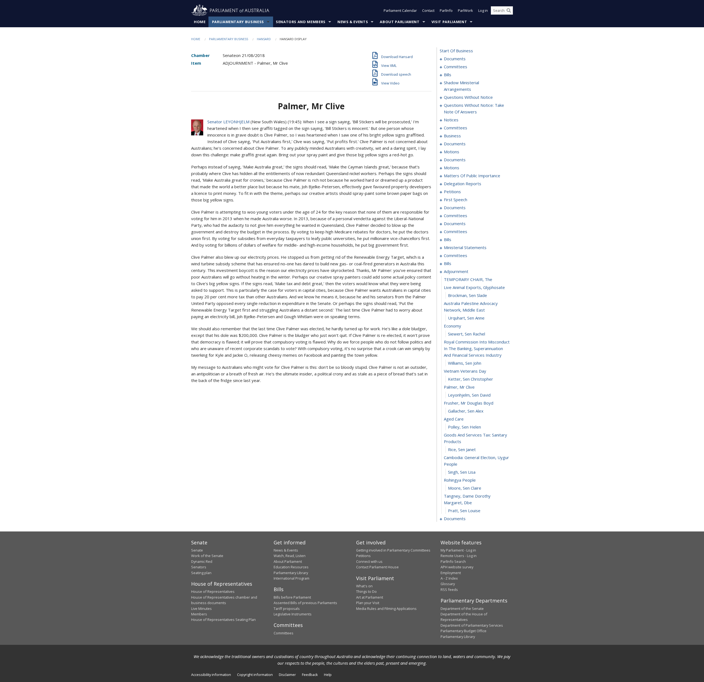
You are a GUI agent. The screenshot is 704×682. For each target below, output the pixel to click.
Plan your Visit (367, 602)
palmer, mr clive (459, 387)
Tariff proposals (287, 608)
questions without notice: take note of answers (474, 108)
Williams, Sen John (464, 363)
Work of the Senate (207, 555)
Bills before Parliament (292, 597)
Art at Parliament (369, 597)
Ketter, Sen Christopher (470, 379)
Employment (451, 572)
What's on (364, 585)
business (452, 135)
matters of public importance (472, 175)
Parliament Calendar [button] (400, 10)
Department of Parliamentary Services (472, 625)
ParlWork (465, 10)
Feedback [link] (310, 674)
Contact (428, 10)
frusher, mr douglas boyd (468, 403)
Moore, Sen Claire (464, 488)
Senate (197, 550)
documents (455, 58)
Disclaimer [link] (287, 674)
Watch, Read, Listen (290, 555)
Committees (283, 633)
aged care (454, 419)
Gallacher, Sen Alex (465, 411)
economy (452, 326)
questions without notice (468, 97)
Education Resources (291, 566)
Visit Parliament (449, 21)
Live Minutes (201, 608)
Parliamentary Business (238, 21)
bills (447, 74)
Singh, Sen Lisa (461, 472)
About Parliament (399, 21)
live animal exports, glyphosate (474, 287)
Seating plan (201, 572)
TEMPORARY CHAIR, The (468, 279)
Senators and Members (301, 21)
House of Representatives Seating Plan (223, 619)
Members (199, 614)
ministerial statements (465, 247)
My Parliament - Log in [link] (458, 550)
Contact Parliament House (377, 566)
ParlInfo (446, 10)
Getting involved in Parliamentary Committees (393, 550)
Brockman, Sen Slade (467, 295)
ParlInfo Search (453, 561)
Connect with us (369, 561)
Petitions (363, 555)
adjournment (456, 271)
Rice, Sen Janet (462, 449)
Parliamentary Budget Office (463, 630)
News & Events (352, 21)
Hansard (264, 39)
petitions (452, 191)
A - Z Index (449, 578)
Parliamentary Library (291, 572)
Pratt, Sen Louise (464, 510)
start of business (456, 50)
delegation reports (462, 183)
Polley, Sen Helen (464, 427)
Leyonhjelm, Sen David (469, 395)
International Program (291, 578)
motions (451, 151)
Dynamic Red (201, 561)
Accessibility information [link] (211, 674)
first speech (455, 199)
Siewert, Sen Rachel (466, 334)
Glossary (448, 583)
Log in (483, 10)
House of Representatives (213, 591)
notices (451, 119)
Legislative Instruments (293, 614)
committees (455, 66)
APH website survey (457, 566)
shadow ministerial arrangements (461, 86)
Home (200, 21)
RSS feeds (449, 589)
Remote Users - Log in (459, 555)
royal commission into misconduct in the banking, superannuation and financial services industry (477, 348)
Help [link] (328, 674)
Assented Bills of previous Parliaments (305, 602)
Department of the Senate (462, 608)
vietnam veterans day (465, 371)
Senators (198, 566)
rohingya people (460, 480)
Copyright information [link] (255, 674)
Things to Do (366, 591)
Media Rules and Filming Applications (386, 608)
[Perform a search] (509, 10)
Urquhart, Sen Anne (466, 318)
